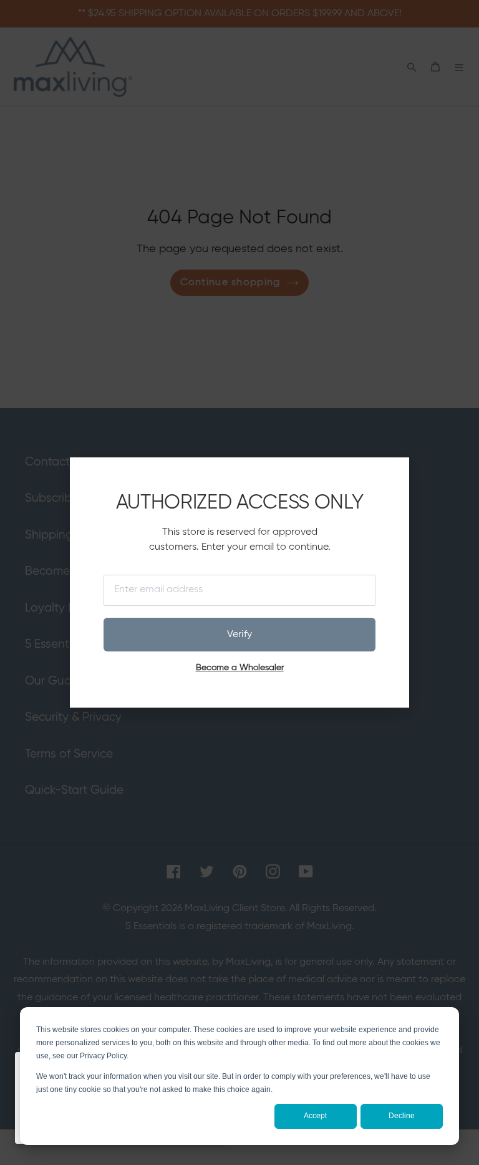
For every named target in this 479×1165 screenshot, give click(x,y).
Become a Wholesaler (240, 667)
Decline (402, 1115)
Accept (315, 1115)
